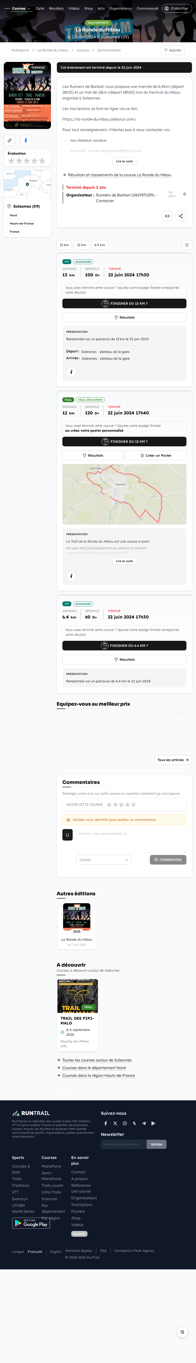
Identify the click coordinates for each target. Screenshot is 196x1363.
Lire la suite (124, 161)
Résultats (56, 8)
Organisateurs (120, 8)
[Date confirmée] (62, 1032)
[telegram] (144, 1123)
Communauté (147, 8)
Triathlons (21, 1185)
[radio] (11, 160)
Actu (101, 8)
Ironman (49, 1198)
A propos (79, 1178)
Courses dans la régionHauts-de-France (98, 1075)
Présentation (76, 331)
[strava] (134, 1123)
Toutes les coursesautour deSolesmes (97, 1060)
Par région (51, 1218)
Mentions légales (78, 1250)
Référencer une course (81, 1188)
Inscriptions (82, 1204)
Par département (53, 1208)
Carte (40, 8)
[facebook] (26, 140)
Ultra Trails (51, 1192)
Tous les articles (171, 760)
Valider (157, 1144)
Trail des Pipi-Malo (77, 1020)
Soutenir (79, 1234)
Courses (19, 8)
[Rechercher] (182, 1332)
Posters (78, 1211)
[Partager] (180, 216)
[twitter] (115, 1123)
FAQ (103, 1250)
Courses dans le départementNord (94, 1067)
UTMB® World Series (23, 1208)
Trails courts (52, 1185)
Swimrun (19, 1198)
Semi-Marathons (51, 1175)
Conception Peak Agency (134, 1250)
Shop (88, 8)
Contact (78, 1171)
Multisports (20, 50)
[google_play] (153, 1123)
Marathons (51, 1166)
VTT (15, 1192)
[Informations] (71, 372)
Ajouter (175, 50)
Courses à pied (21, 1169)
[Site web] (9, 140)
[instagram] (125, 1123)
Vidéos (74, 8)
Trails (17, 1178)
